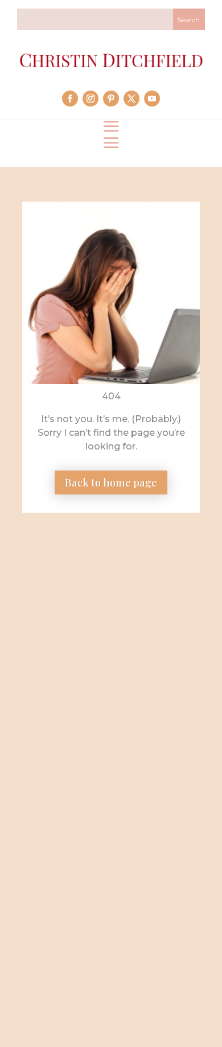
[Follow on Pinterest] (111, 99)
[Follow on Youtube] (152, 99)
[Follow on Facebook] (70, 99)
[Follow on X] (131, 99)
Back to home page (111, 482)
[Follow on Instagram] (90, 99)
